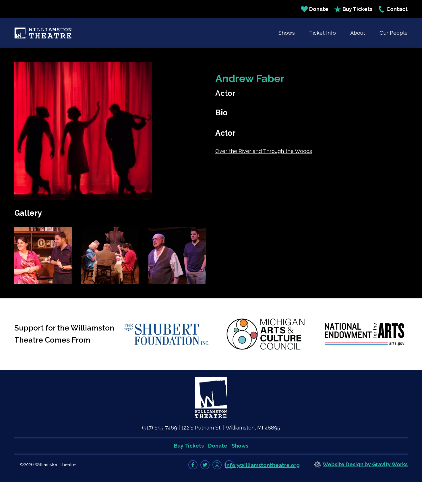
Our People (394, 33)
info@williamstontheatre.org (262, 465)
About (357, 33)
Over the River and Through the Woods (263, 151)
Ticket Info (322, 33)
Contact (397, 9)
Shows (286, 33)
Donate (318, 9)
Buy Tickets (357, 9)
